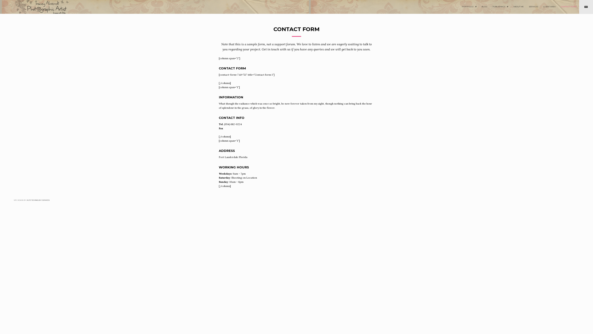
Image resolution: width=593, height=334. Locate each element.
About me (518, 6)
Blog (484, 6)
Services (533, 6)
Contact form (568, 6)
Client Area (549, 6)
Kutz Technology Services (38, 200)
